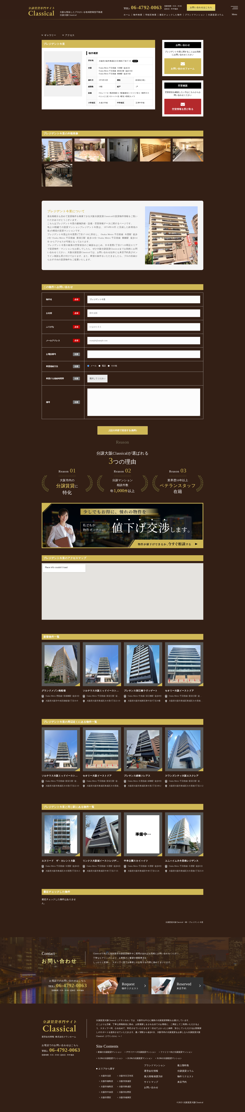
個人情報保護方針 (153, 1076)
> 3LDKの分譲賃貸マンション (168, 1058)
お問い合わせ (151, 1087)
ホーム (127, 15)
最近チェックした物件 (171, 15)
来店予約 (182, 1082)
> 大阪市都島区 (106, 1081)
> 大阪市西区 (105, 1097)
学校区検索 (151, 15)
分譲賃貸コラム (216, 15)
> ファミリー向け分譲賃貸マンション (175, 1052)
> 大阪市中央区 (106, 1092)
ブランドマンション (195, 15)
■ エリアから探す (105, 1068)
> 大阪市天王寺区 (125, 1076)
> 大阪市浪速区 (124, 1081)
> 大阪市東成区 (124, 1087)
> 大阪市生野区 (124, 1092)
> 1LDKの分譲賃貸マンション (109, 1058)
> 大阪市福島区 (106, 1087)
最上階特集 (183, 1065)
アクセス (70, 35)
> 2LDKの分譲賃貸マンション (139, 1058)
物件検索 (137, 15)
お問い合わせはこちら (201, 7)
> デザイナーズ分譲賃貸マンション (140, 1052)
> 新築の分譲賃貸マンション (109, 1052)
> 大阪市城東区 (124, 1097)
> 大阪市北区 (105, 1076)
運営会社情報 (151, 1071)
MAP (135, 61)
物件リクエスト (185, 1076)
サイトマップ (151, 1082)
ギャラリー (50, 35)
